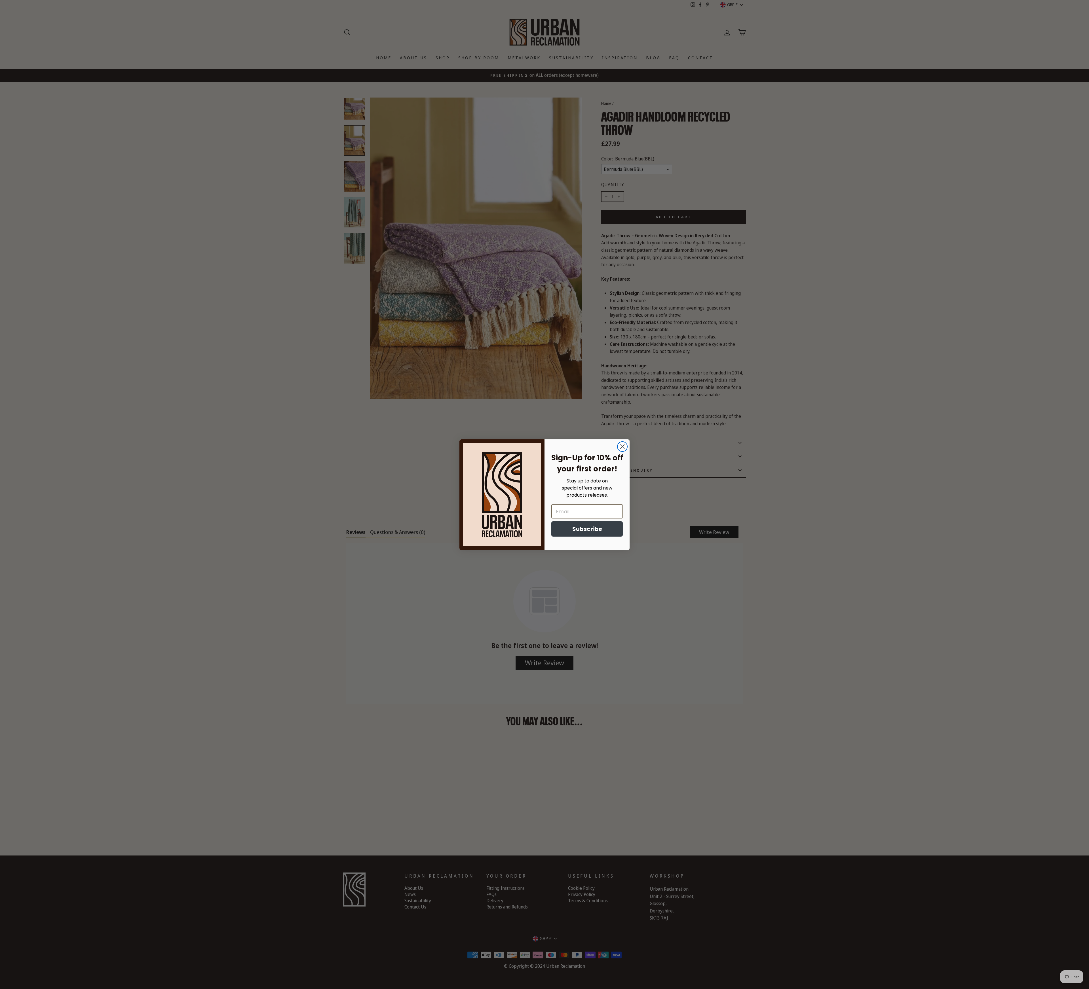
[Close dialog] (622, 447)
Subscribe (587, 529)
